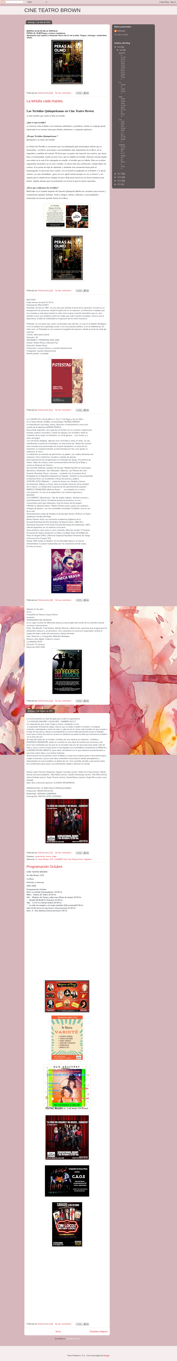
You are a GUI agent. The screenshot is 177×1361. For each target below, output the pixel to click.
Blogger (106, 1356)
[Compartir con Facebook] (85, 93)
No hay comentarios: (63, 93)
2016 (119, 177)
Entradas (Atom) (73, 1339)
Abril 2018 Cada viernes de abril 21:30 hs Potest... (122, 106)
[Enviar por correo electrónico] (77, 93)
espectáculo (40, 856)
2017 (119, 174)
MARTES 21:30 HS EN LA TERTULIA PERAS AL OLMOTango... (122, 66)
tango (54, 856)
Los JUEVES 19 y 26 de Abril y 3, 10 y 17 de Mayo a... (122, 130)
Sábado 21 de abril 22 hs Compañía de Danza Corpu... (122, 157)
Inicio (58, 1331)
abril (121, 50)
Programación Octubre (44, 866)
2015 (119, 181)
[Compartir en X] (82, 93)
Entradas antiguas (99, 1331)
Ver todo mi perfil (121, 35)
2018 (119, 47)
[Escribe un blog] (79, 93)
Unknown (121, 31)
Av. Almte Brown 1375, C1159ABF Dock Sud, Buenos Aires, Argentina (63, 859)
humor (48, 856)
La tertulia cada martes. (45, 101)
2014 (119, 184)
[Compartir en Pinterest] (87, 93)
